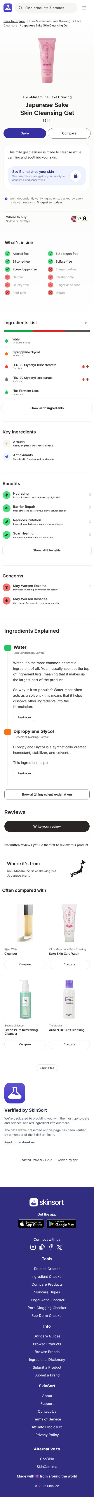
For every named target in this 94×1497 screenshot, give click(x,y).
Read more (24, 717)
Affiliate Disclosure (47, 1427)
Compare (69, 133)
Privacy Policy (47, 1435)
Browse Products (47, 1344)
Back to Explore (14, 21)
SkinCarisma (47, 1466)
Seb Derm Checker (47, 1315)
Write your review (47, 826)
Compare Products (47, 1284)
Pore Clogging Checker (47, 1308)
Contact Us (47, 1411)
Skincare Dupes (47, 1292)
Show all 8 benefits (47, 550)
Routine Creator (47, 1269)
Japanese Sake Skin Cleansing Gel (45, 25)
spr (75, 1160)
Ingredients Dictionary (47, 1359)
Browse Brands (47, 1352)
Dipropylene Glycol (34, 731)
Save (25, 133)
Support (47, 1403)
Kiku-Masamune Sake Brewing (49, 21)
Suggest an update (49, 202)
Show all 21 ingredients (47, 408)
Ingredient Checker (47, 1276)
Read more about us (19, 1142)
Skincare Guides (47, 1336)
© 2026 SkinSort (47, 1486)
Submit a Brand (47, 1375)
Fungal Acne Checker (47, 1300)
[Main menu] (84, 7)
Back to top (47, 1067)
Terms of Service (47, 1419)
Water (20, 647)
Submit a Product (47, 1367)
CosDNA (47, 1459)
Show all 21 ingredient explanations (47, 794)
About (47, 1396)
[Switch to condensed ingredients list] (86, 322)
